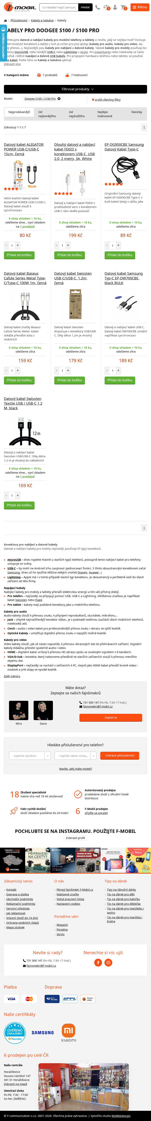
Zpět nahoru (12, 676)
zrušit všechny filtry (108, 99)
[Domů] (5, 20)
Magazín (62, 925)
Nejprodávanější (19, 112)
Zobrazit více (12, 64)
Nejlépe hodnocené (105, 114)
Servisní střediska (17, 908)
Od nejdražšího (77, 114)
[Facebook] (98, 963)
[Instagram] (108, 963)
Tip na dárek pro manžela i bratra (124, 919)
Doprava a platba (17, 894)
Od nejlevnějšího (47, 114)
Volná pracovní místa (70, 899)
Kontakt (11, 889)
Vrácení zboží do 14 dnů (22, 918)
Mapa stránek (15, 927)
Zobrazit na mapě (15, 1084)
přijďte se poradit (96, 813)
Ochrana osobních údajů (22, 922)
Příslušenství (19, 20)
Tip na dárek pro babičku (123, 899)
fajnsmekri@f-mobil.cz (98, 706)
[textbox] (30, 756)
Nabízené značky (68, 894)
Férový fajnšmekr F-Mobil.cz (75, 889)
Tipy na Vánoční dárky (121, 889)
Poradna (62, 929)
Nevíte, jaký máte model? (75, 769)
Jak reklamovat (15, 913)
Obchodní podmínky (19, 899)
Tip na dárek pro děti (121, 894)
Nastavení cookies (68, 904)
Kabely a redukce (42, 20)
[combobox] (30, 756)
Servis (60, 934)
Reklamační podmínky (20, 904)
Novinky (137, 112)
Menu (142, 7)
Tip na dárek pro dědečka (124, 904)
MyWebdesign (121, 1116)
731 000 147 (104, 702)
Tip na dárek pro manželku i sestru (125, 910)
